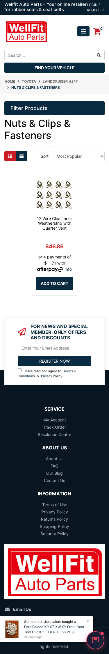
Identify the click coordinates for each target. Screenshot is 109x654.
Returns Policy (54, 519)
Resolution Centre (54, 434)
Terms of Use (54, 504)
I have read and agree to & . (47, 373)
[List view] (21, 156)
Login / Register (95, 7)
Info (68, 269)
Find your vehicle (55, 67)
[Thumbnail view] (10, 156)
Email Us (22, 609)
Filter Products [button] (29, 108)
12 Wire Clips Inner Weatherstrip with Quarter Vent (54, 223)
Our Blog (54, 473)
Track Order (54, 427)
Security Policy (54, 533)
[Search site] (99, 55)
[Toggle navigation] (83, 31)
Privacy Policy (51, 376)
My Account (54, 419)
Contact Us (54, 480)
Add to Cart (54, 283)
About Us (54, 458)
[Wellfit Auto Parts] (26, 31)
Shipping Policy (54, 526)
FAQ (54, 465)
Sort (45, 156)
